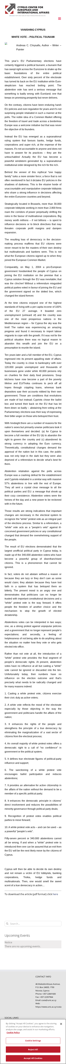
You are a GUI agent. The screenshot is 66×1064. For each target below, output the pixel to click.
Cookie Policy (13, 1032)
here (55, 894)
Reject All (33, 1049)
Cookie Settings (33, 1040)
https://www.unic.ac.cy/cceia (48, 1006)
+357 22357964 (46, 997)
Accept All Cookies (33, 1058)
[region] (33, 1041)
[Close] (61, 1024)
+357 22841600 (49, 993)
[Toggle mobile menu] (59, 18)
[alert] (33, 944)
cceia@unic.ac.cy (48, 1000)
